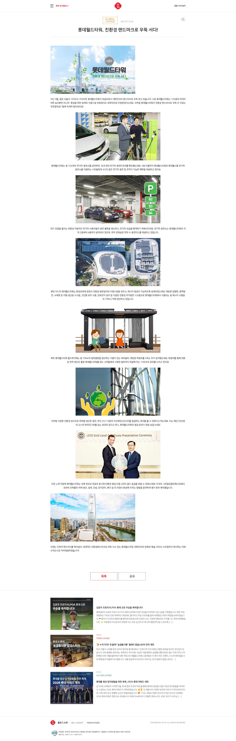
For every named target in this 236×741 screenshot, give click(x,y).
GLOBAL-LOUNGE (110, 20)
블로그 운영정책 (77, 723)
